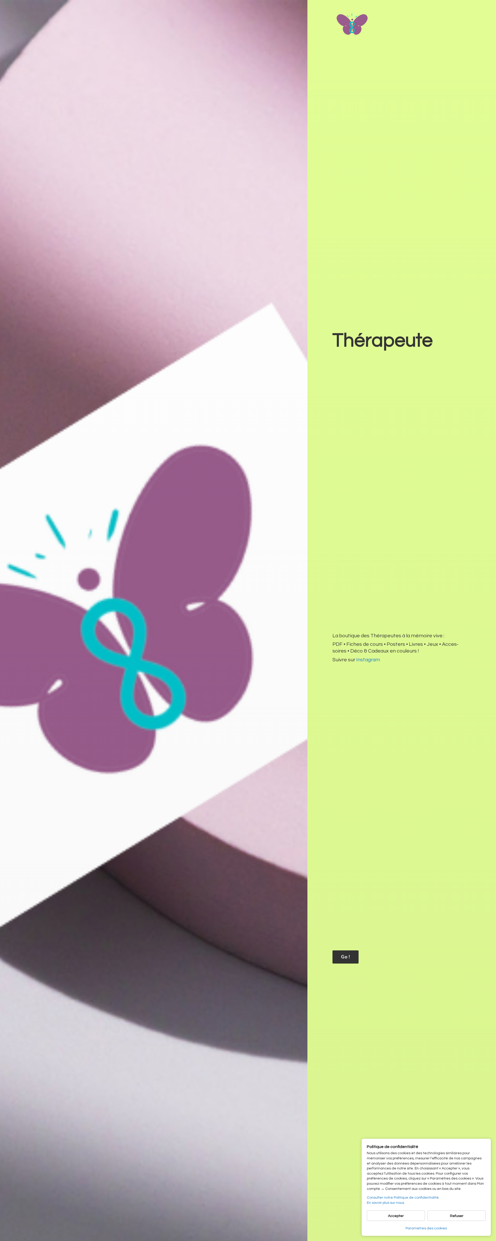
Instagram (368, 659)
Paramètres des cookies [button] (426, 1228)
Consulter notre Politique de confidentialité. (403, 1197)
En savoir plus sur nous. (386, 1203)
